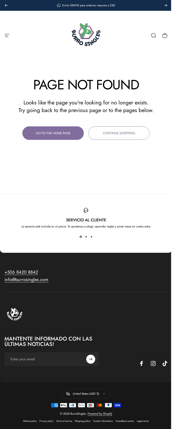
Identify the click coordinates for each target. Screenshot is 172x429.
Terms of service (63, 421)
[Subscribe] (88, 359)
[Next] (166, 5)
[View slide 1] (79, 236)
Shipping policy (81, 421)
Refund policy (28, 421)
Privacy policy (45, 421)
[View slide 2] (84, 236)
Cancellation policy (123, 421)
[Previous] (6, 5)
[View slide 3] (89, 236)
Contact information (101, 421)
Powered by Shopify (98, 413)
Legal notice (141, 421)
